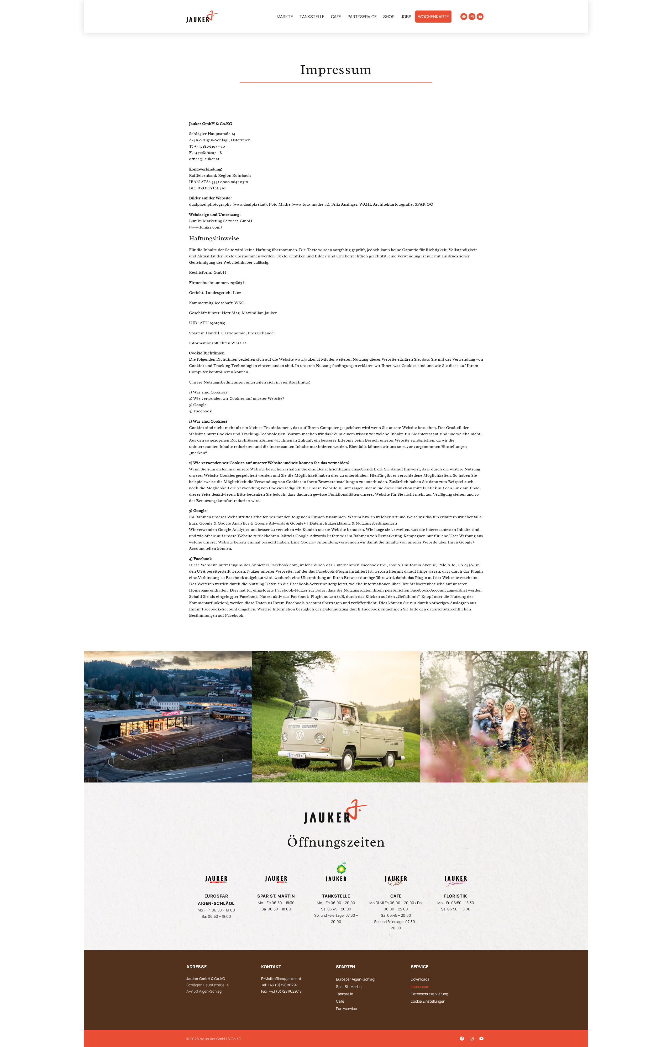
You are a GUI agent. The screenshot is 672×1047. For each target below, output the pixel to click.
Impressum (420, 986)
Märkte (285, 16)
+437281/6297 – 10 (209, 146)
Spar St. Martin (348, 986)
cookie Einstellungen (428, 1001)
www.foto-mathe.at (310, 204)
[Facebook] (463, 16)
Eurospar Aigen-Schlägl (355, 979)
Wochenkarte (433, 16)
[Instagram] (472, 16)
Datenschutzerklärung (429, 993)
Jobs (406, 16)
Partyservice (362, 16)
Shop (389, 16)
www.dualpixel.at (249, 204)
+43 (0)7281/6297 (283, 984)
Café (336, 16)
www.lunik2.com (205, 227)
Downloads (420, 979)
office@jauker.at (204, 159)
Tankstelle (312, 16)
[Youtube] (480, 16)
